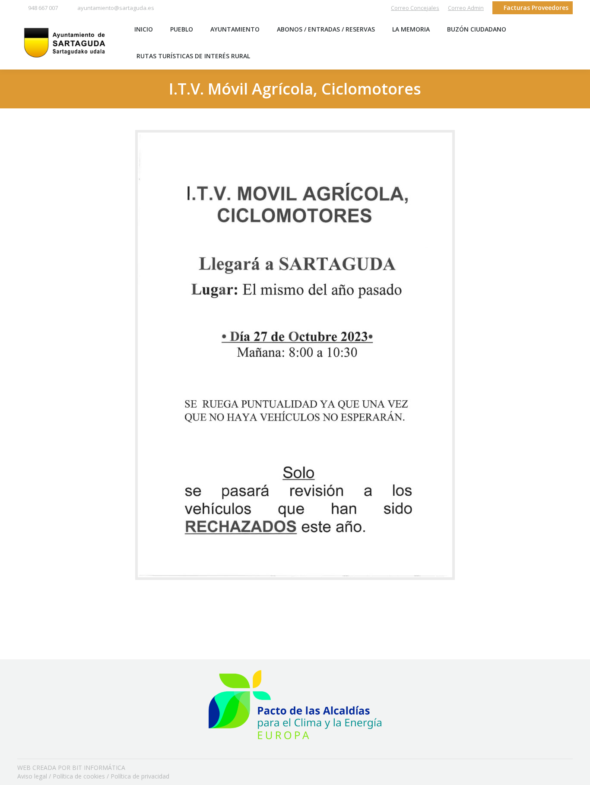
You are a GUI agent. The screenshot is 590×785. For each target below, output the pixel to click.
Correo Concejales (415, 8)
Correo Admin (466, 8)
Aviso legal (32, 776)
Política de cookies (79, 776)
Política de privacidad (140, 776)
